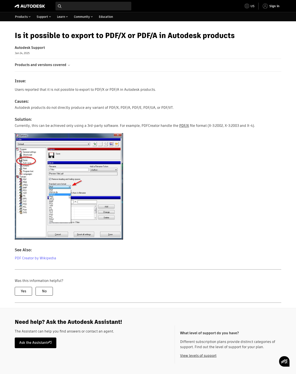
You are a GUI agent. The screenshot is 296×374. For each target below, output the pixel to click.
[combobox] (93, 6)
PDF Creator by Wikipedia (35, 258)
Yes (23, 291)
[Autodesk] (30, 6)
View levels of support (198, 355)
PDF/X (184, 125)
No (44, 291)
